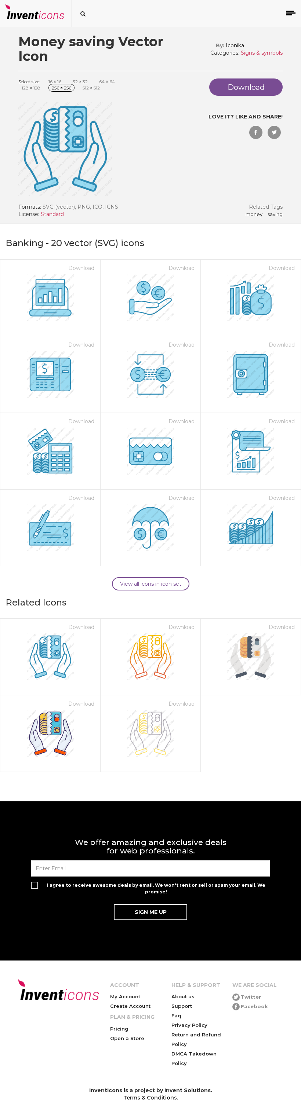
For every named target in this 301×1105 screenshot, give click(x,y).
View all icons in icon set (150, 584)
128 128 (31, 88)
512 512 (91, 88)
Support (181, 1006)
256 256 (61, 88)
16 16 (54, 81)
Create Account (130, 1006)
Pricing (119, 1029)
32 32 (80, 81)
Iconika (235, 45)
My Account (125, 996)
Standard (52, 214)
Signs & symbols (262, 53)
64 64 (107, 81)
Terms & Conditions (150, 1097)
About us (183, 996)
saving (275, 214)
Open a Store (127, 1038)
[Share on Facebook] (255, 132)
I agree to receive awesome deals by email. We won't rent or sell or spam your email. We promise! (156, 888)
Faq (176, 1015)
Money (254, 214)
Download (81, 268)
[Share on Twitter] (274, 132)
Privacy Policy (189, 1025)
